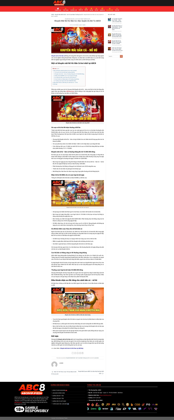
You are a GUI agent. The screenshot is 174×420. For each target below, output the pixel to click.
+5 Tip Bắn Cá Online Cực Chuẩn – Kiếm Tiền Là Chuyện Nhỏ (117, 20)
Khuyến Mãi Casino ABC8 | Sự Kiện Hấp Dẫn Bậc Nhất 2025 (116, 35)
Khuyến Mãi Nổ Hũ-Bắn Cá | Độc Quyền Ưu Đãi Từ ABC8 (116, 42)
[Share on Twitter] (75, 353)
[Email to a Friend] (78, 353)
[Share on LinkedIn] (82, 353)
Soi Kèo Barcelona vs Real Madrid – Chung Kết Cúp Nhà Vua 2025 (117, 27)
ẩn (58, 68)
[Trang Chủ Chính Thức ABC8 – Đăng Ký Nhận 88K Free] (59, 3)
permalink (97, 357)
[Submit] (121, 56)
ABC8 (52, 14)
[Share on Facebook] (73, 353)
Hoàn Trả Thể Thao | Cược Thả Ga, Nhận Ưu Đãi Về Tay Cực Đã (117, 49)
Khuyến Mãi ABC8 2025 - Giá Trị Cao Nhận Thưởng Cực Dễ (69, 14)
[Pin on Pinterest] (80, 353)
